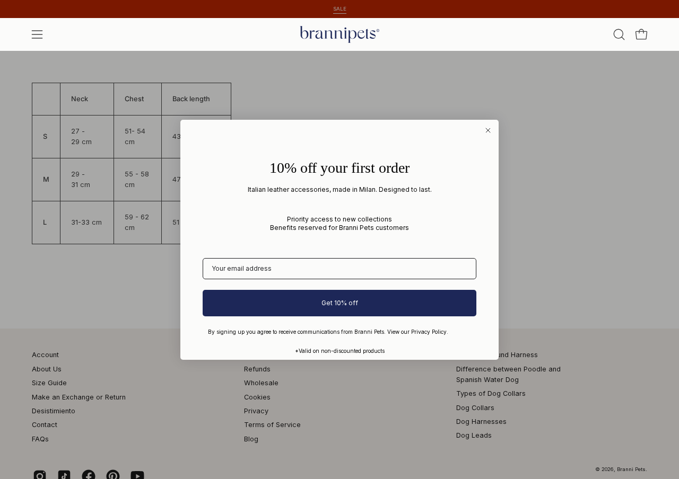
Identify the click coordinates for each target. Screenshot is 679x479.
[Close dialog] (488, 130)
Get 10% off (339, 303)
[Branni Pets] (339, 34)
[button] (619, 34)
